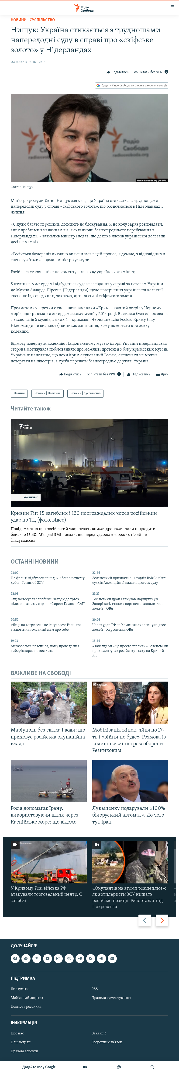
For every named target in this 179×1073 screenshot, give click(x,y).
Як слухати (20, 989)
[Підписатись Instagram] (58, 958)
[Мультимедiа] (85, 1067)
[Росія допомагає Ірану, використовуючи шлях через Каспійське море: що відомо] (49, 781)
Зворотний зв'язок (107, 1042)
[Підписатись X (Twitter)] (36, 958)
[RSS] (90, 958)
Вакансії (99, 1033)
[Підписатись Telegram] (80, 958)
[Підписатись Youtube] (47, 958)
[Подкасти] (119, 1067)
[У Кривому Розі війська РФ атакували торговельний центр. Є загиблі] (49, 862)
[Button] (117, 72)
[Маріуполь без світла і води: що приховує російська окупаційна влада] (49, 703)
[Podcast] (101, 958)
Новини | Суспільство (33, 20)
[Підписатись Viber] (69, 958)
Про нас (17, 1033)
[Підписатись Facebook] (15, 958)
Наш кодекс (21, 1042)
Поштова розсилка (26, 1007)
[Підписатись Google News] (25, 958)
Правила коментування (111, 998)
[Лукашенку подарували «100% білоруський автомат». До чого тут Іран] (130, 781)
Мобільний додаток (27, 998)
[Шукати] (152, 1067)
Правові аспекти (24, 1051)
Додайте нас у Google (39, 1067)
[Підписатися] (112, 958)
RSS (95, 989)
